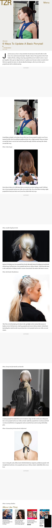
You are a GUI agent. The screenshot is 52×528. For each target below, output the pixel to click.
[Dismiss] (50, 516)
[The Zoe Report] (5, 2)
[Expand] (46, 516)
